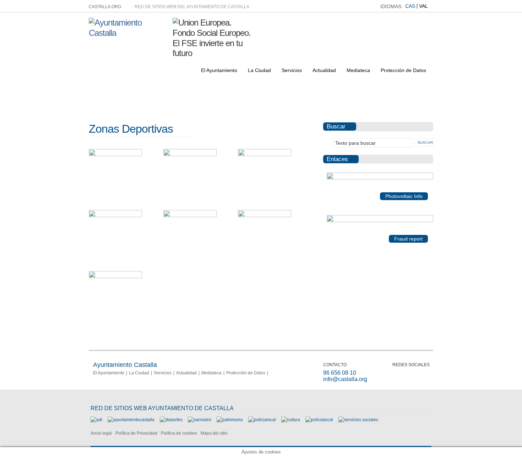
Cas (410, 6)
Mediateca (358, 70)
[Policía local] (262, 419)
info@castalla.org (345, 379)
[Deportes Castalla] (171, 419)
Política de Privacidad (136, 433)
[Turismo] (319, 419)
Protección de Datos (403, 70)
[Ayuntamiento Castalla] (128, 33)
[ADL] (96, 419)
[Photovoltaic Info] (380, 178)
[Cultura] (290, 419)
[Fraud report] (380, 220)
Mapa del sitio (214, 433)
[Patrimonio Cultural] (230, 419)
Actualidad (324, 70)
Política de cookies (179, 433)
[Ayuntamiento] (131, 419)
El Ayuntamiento (219, 70)
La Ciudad (259, 70)
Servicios (292, 70)
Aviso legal (101, 433)
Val (423, 6)
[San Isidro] (199, 419)
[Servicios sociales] (358, 419)
